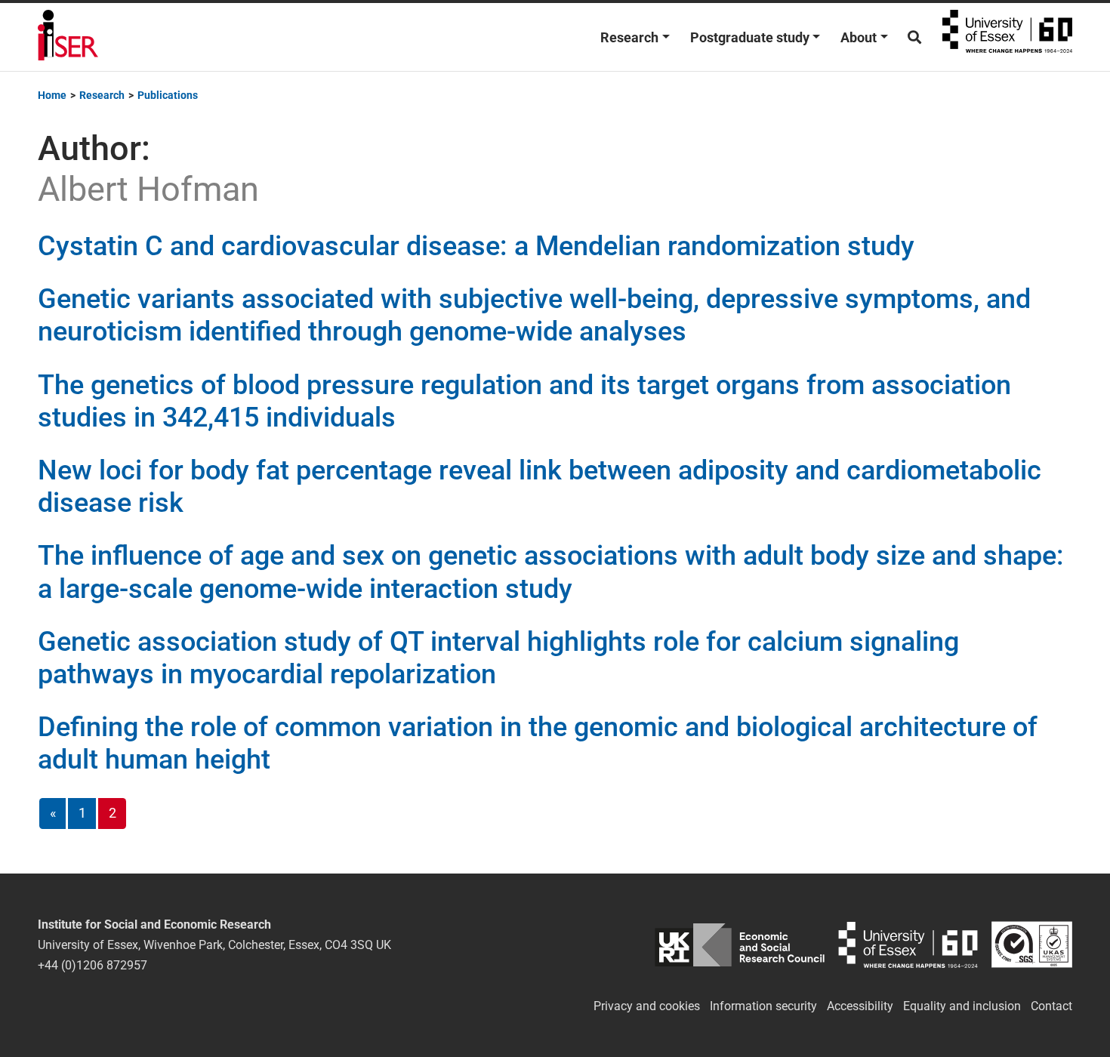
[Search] (914, 37)
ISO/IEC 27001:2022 (1031, 945)
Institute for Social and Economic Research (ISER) (68, 37)
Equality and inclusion (962, 1006)
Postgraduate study (749, 37)
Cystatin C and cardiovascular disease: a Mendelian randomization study (476, 246)
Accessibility (860, 1006)
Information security (763, 1006)
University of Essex (1007, 37)
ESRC (740, 945)
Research (629, 37)
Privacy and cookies (647, 1006)
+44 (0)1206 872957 (92, 965)
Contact (1051, 1006)
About (858, 37)
